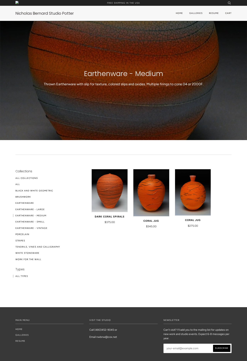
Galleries (196, 13)
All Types (21, 276)
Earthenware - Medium (30, 215)
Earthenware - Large (30, 209)
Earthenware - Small (30, 221)
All (17, 184)
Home (179, 13)
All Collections (26, 178)
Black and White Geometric (34, 190)
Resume (214, 13)
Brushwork (23, 196)
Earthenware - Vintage (31, 228)
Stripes (20, 240)
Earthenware (24, 203)
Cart (228, 13)
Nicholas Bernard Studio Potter (44, 13)
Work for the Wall (28, 259)
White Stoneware (27, 253)
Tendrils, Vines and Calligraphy (37, 246)
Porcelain (22, 234)
